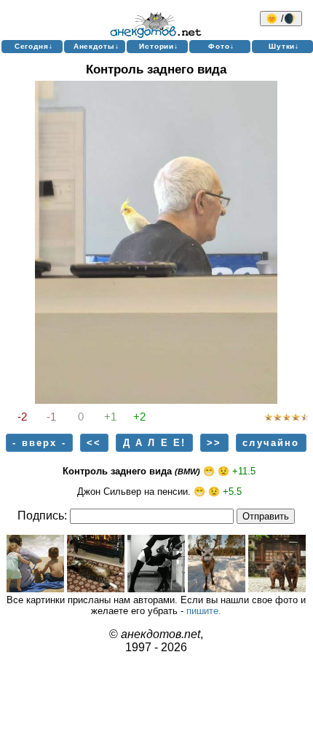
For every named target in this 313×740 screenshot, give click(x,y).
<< (94, 442)
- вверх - (39, 442)
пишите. (203, 610)
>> (214, 442)
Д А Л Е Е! (154, 442)
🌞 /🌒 (281, 18)
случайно (270, 442)
